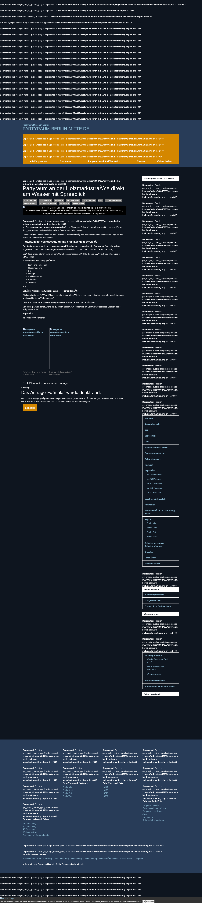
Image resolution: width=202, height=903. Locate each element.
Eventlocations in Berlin (156, 447)
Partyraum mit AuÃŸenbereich (36, 835)
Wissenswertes (154, 674)
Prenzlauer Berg (44, 858)
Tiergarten (138, 858)
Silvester (141, 161)
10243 (105, 793)
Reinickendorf (126, 858)
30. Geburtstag (29, 826)
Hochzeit (149, 464)
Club (100, 200)
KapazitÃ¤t (150, 470)
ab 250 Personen (154, 478)
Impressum (147, 817)
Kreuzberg (64, 858)
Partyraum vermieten (155, 680)
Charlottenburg (90, 858)
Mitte (56, 858)
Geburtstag (65, 161)
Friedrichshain (29, 858)
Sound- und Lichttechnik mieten (160, 686)
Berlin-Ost (151, 532)
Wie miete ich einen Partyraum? (155, 668)
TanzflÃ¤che (64, 203)
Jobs (144, 814)
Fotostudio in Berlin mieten (158, 606)
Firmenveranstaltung (113, 200)
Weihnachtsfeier (164, 161)
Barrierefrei (150, 435)
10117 (105, 787)
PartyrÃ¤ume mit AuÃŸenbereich (104, 161)
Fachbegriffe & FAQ (154, 655)
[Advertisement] (163, 713)
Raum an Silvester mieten (154, 808)
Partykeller (150, 504)
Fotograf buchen (153, 600)
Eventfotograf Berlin (154, 594)
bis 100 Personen (73, 200)
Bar (146, 429)
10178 (105, 790)
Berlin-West (152, 536)
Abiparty (149, 418)
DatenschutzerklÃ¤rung (153, 819)
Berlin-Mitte (59, 200)
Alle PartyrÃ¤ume (38, 161)
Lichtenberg (76, 858)
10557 (105, 796)
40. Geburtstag (29, 829)
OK (144, 901)
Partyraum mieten (150, 805)
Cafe (147, 441)
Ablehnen (150, 901)
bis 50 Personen (89, 200)
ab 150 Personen (30, 200)
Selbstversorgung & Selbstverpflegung (154, 544)
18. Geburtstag (29, 823)
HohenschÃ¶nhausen (108, 858)
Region (148, 519)
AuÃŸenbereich (45, 200)
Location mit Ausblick (48, 203)
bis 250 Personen (154, 487)
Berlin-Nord (152, 527)
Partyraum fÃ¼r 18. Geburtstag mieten (160, 512)
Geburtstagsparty (30, 203)
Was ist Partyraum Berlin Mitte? (158, 660)
